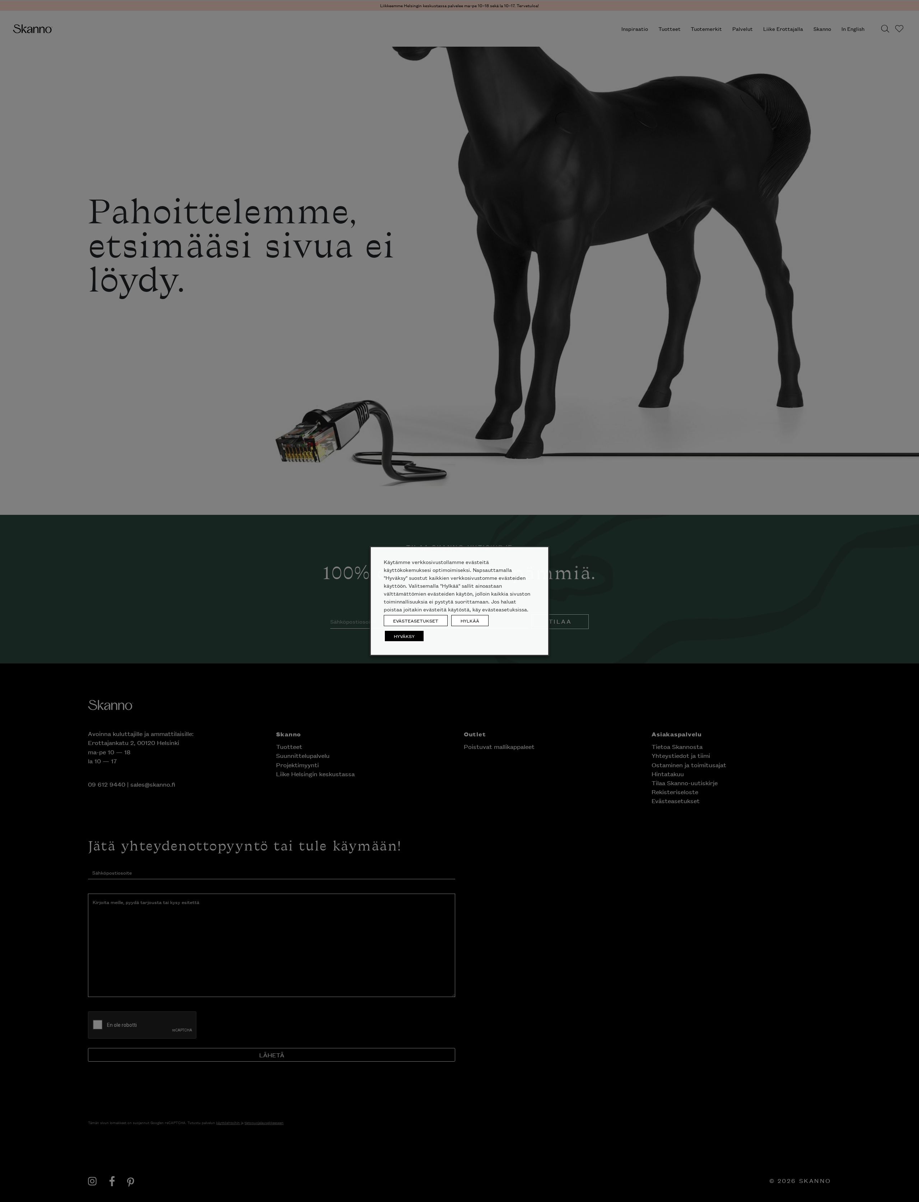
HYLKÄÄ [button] (470, 620)
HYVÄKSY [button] (404, 636)
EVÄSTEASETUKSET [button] (415, 620)
